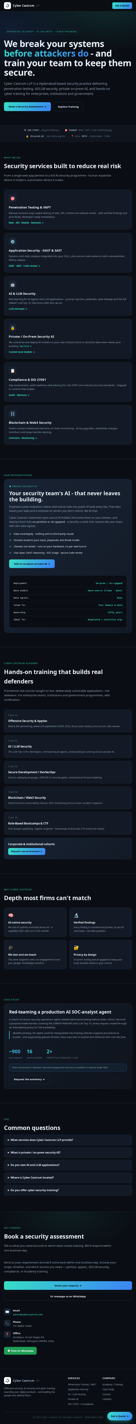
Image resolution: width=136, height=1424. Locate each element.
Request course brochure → (26, 851)
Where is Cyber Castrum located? (32, 1177)
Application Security (78, 1389)
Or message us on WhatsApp (68, 1296)
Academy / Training (112, 1384)
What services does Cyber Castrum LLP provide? (42, 1140)
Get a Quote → (120, 1416)
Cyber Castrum (26, 5)
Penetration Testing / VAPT (82, 1384)
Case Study (108, 1389)
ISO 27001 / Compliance (81, 1404)
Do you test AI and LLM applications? (35, 1165)
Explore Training (68, 106)
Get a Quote (122, 5)
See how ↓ (26, 346)
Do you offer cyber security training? (35, 1190)
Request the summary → (29, 1079)
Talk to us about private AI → (32, 563)
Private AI (73, 1399)
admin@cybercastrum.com (28, 1314)
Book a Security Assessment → (27, 106)
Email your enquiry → (68, 1285)
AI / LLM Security (77, 1394)
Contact (106, 1394)
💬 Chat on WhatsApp (20, 1350)
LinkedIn (106, 1399)
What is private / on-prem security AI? (36, 1152)
